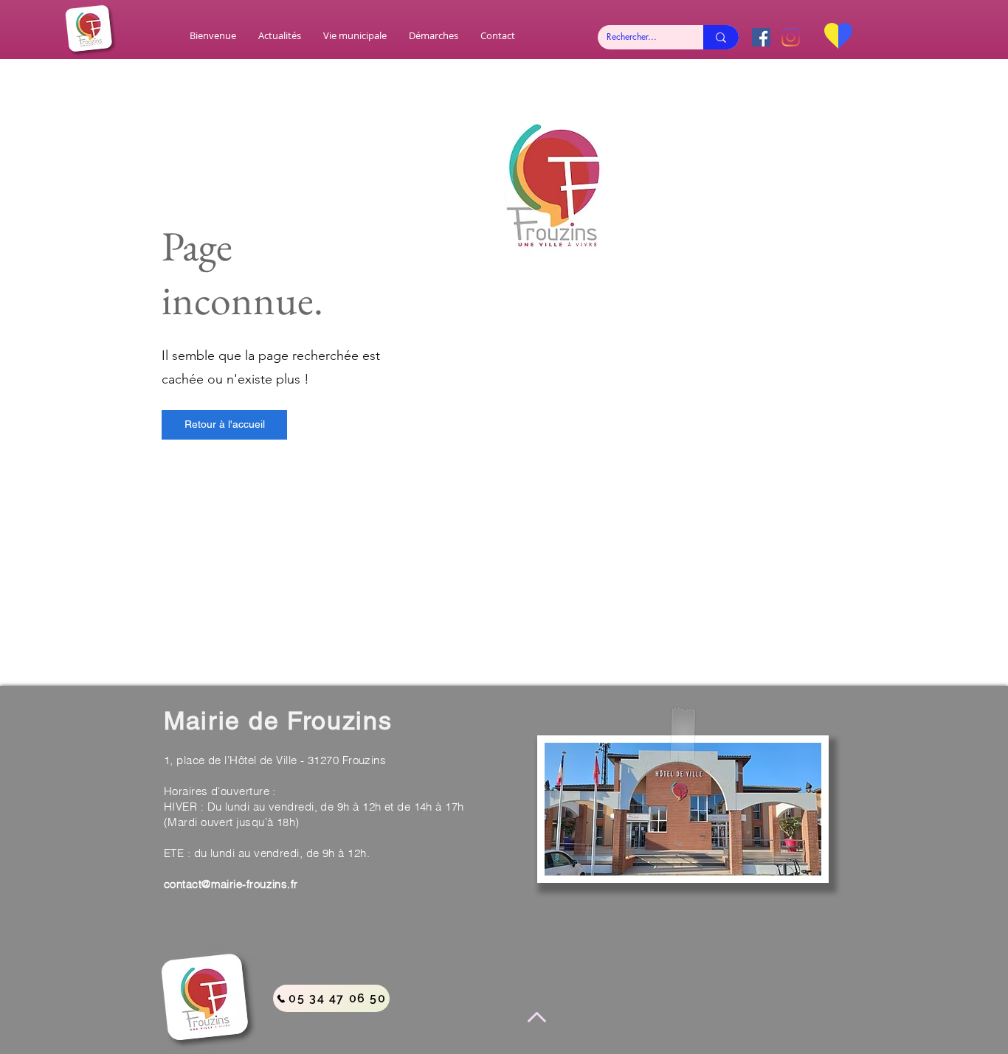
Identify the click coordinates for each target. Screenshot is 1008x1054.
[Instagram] (790, 37)
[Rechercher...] (721, 37)
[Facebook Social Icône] (761, 37)
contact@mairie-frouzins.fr (231, 884)
